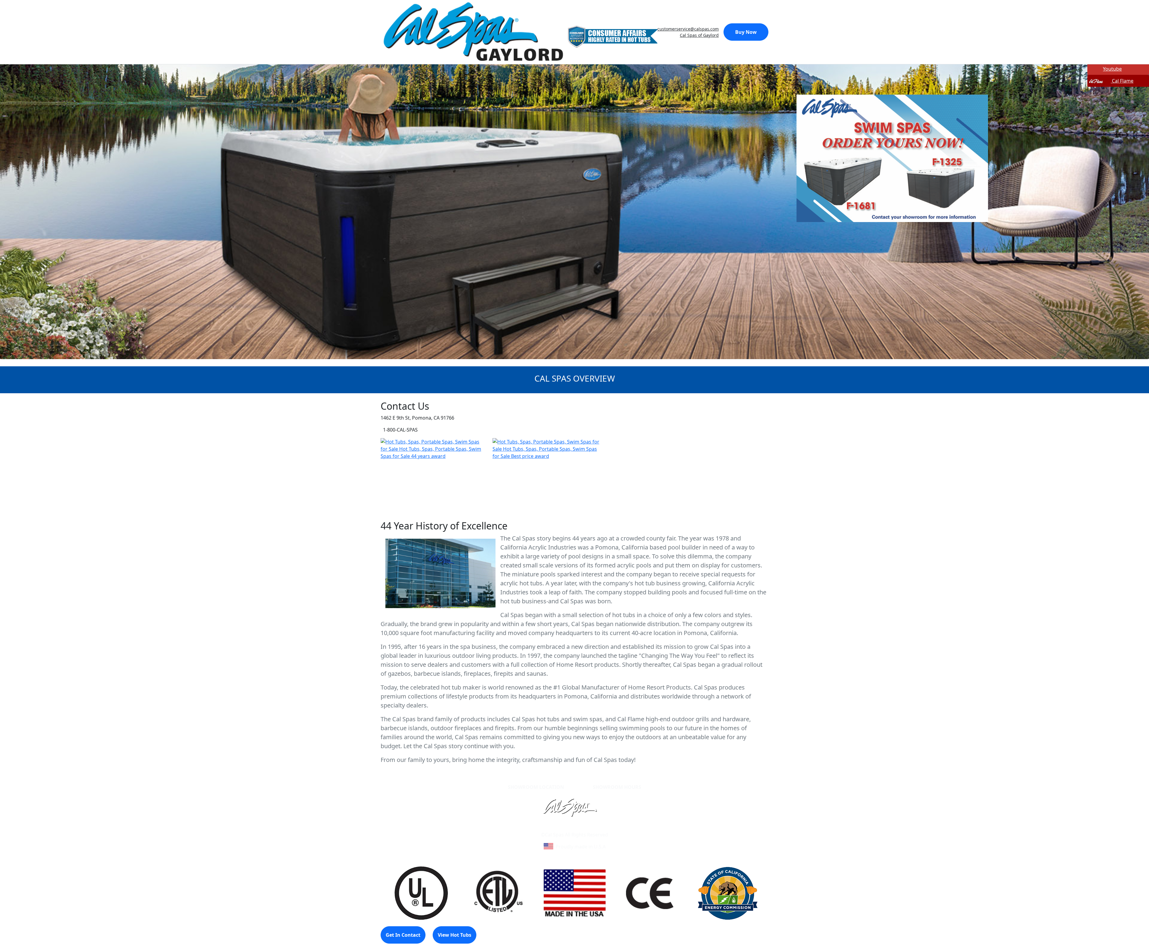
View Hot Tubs (454, 935)
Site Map (600, 827)
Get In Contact (403, 935)
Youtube (1112, 69)
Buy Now (746, 32)
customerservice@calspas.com (688, 29)
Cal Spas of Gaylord (699, 35)
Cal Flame (1122, 81)
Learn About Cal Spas (563, 827)
